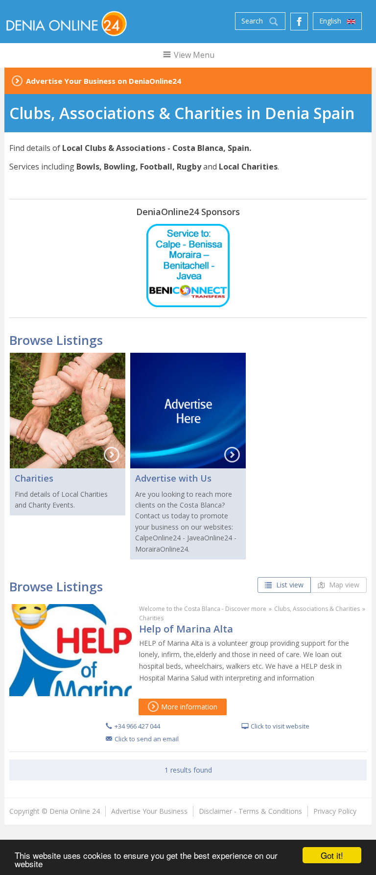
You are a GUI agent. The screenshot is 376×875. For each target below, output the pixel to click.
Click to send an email (147, 738)
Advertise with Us (173, 478)
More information (188, 706)
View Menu (193, 54)
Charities (34, 478)
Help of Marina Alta (186, 628)
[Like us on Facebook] (299, 21)
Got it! (332, 855)
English (331, 20)
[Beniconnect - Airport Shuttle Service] (188, 265)
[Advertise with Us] (188, 410)
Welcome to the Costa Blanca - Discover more (202, 609)
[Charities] (67, 410)
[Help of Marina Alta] (70, 650)
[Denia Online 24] (65, 23)
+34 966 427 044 (137, 726)
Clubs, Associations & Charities (317, 609)
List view (289, 584)
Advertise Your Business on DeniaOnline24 (103, 81)
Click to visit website (280, 726)
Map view (343, 584)
